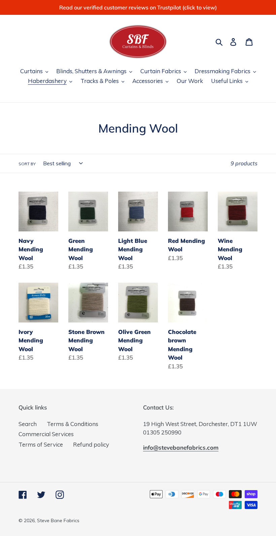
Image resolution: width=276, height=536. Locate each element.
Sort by (27, 163)
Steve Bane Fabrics (58, 520)
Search (28, 423)
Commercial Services (46, 434)
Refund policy (91, 444)
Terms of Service (41, 444)
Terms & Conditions (72, 423)
